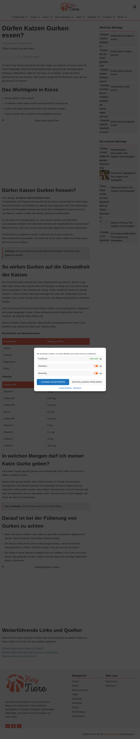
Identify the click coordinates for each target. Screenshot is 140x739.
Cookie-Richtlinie (65, 388)
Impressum (77, 388)
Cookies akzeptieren (53, 382)
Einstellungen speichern (87, 382)
